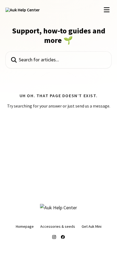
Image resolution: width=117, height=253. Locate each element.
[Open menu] (107, 10)
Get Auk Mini (91, 226)
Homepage (25, 226)
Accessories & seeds (57, 226)
